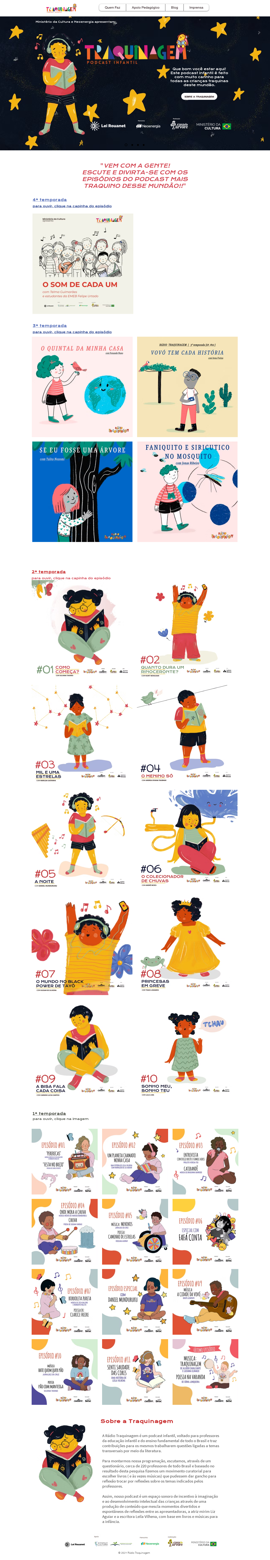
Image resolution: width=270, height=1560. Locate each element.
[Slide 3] (138, 145)
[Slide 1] (125, 145)
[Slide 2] (143, 145)
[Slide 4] (131, 145)
